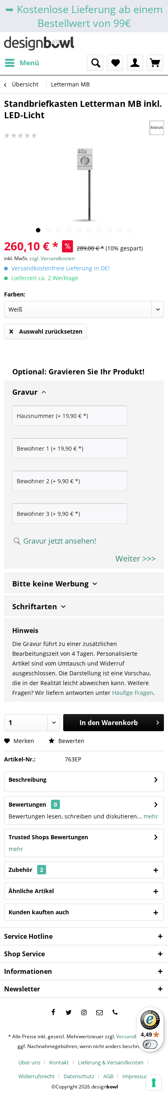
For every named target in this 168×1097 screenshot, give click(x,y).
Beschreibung (27, 779)
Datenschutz (79, 1076)
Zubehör (26, 870)
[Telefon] (115, 1012)
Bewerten (70, 741)
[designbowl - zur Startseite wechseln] (39, 43)
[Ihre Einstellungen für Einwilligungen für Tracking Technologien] (153, 1082)
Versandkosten (133, 1036)
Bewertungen (27, 804)
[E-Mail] (99, 1012)
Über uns (29, 1062)
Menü (29, 62)
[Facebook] (53, 1012)
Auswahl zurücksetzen (50, 331)
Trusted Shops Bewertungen (48, 837)
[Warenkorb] (155, 63)
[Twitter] (68, 1012)
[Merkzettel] (115, 63)
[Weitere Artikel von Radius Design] (157, 128)
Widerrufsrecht (36, 1076)
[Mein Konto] (135, 63)
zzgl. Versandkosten (52, 258)
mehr (150, 816)
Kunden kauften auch (39, 912)
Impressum (136, 1076)
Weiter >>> (135, 558)
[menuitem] (21, 63)
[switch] (150, 1044)
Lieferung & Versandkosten (111, 1062)
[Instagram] (84, 1012)
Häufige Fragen (132, 693)
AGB (108, 1076)
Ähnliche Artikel (31, 891)
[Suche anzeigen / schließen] (95, 63)
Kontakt (59, 1062)
